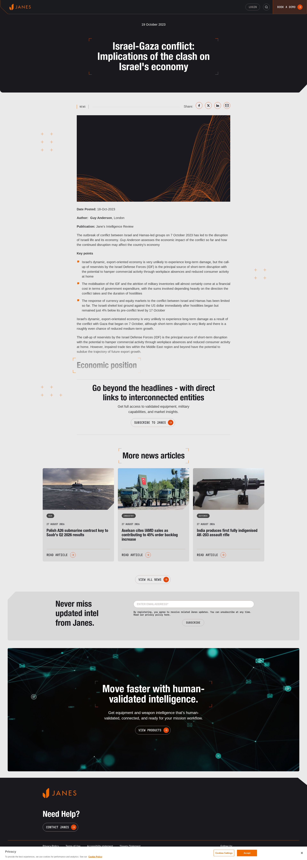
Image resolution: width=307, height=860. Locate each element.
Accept (247, 853)
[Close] (301, 852)
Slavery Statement (130, 846)
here (166, 614)
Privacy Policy (51, 846)
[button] (266, 7)
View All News (149, 579)
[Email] (227, 105)
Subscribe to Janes (150, 422)
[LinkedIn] (217, 105)
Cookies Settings (223, 853)
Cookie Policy (95, 857)
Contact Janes (57, 827)
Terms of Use (73, 846)
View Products (149, 730)
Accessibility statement (100, 846)
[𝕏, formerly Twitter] (208, 105)
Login (253, 6)
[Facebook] (199, 105)
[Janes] (20, 7)
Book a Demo (286, 6)
